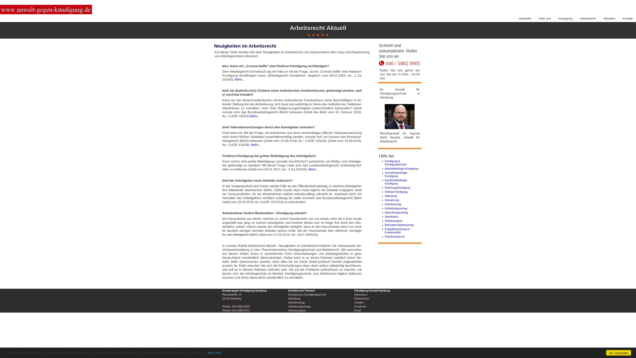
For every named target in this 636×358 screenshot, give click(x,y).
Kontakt (628, 18)
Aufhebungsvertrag (396, 208)
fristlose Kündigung (396, 191)
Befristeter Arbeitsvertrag (399, 225)
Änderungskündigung (397, 187)
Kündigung (565, 18)
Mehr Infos (214, 353)
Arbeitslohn (391, 216)
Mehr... (239, 79)
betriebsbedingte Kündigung (401, 168)
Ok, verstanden (618, 353)
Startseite (525, 18)
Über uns (545, 18)
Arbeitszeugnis (393, 220)
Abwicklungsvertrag (396, 212)
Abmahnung (392, 200)
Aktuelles (609, 18)
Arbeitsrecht (588, 18)
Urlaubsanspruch (395, 236)
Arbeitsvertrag (393, 204)
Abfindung (391, 196)
